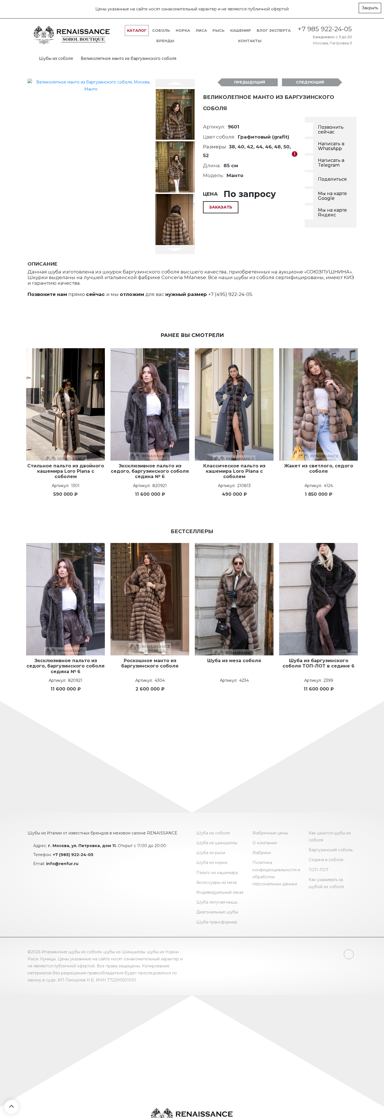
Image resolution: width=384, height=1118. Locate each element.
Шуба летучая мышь (217, 902)
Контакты (249, 41)
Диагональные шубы (217, 912)
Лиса (201, 30)
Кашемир (240, 30)
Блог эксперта (274, 30)
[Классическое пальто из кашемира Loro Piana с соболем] (234, 404)
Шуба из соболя (213, 833)
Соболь (161, 30)
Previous (175, 83)
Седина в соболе (326, 859)
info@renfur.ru (62, 863)
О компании (264, 842)
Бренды (165, 41)
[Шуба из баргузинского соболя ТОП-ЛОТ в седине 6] (318, 599)
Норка (183, 30)
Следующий (310, 82)
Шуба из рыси (210, 852)
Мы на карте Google (332, 196)
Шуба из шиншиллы (216, 842)
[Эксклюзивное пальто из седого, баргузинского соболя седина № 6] (149, 404)
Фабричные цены (270, 833)
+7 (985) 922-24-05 (73, 854)
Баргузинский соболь (331, 849)
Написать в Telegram (331, 163)
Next (175, 250)
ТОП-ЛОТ (319, 869)
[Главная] (29, 58)
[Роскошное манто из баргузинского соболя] (149, 599)
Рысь (219, 30)
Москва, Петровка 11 (332, 43)
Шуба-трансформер (216, 922)
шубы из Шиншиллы (124, 951)
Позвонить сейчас (331, 130)
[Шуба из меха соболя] (234, 599)
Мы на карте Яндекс (332, 212)
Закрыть (370, 7)
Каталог (136, 30)
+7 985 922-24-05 (325, 29)
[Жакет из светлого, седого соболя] (318, 404)
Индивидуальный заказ (219, 892)
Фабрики (261, 852)
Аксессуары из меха (216, 882)
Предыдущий (249, 82)
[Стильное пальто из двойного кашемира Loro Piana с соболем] (65, 404)
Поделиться (332, 179)
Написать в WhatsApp (331, 146)
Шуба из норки (211, 862)
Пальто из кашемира (217, 872)
